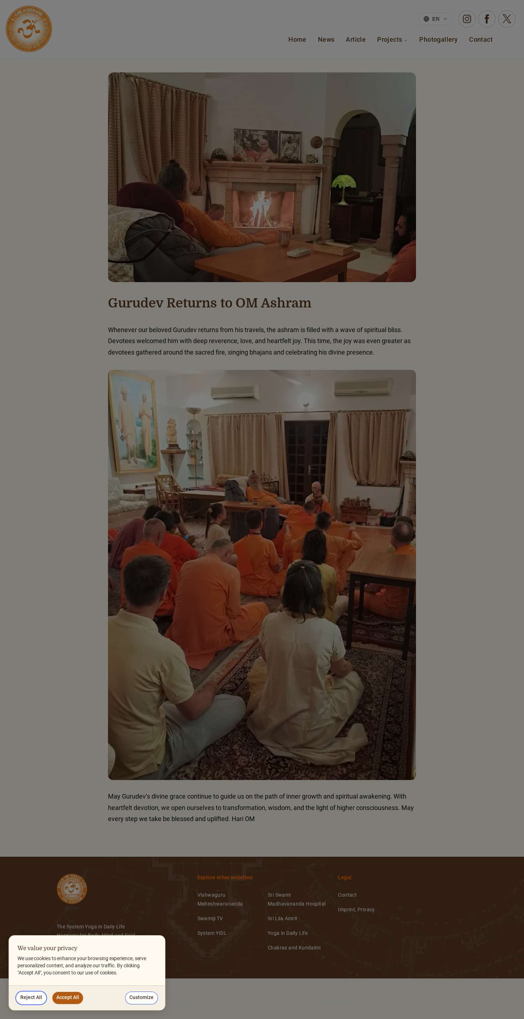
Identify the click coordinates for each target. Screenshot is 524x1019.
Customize (141, 997)
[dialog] (87, 972)
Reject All (31, 997)
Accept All (67, 997)
